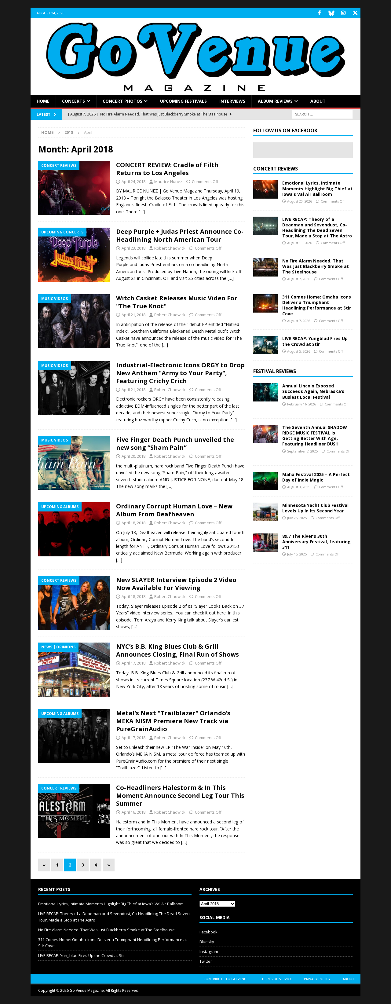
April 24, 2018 (133, 181)
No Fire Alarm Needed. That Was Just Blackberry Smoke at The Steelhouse (315, 266)
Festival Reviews (274, 371)
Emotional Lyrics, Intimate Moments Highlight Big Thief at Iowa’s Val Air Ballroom (317, 188)
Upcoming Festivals (183, 101)
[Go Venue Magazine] (195, 91)
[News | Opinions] (74, 670)
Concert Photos (122, 101)
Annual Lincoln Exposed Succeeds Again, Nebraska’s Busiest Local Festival (313, 391)
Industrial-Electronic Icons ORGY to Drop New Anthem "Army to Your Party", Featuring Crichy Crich (180, 373)
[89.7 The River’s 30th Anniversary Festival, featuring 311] (265, 542)
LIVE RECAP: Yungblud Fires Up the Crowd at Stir (315, 341)
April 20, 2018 (133, 456)
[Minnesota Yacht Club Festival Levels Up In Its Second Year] (265, 512)
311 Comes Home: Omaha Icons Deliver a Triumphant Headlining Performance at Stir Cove (316, 305)
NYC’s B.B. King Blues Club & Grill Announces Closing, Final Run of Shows (177, 650)
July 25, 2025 (297, 517)
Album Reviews (275, 101)
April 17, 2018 (133, 663)
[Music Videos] (74, 321)
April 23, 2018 (133, 248)
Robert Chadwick (169, 248)
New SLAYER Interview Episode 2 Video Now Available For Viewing (176, 584)
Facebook (208, 932)
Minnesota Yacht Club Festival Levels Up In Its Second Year (315, 508)
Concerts (73, 101)
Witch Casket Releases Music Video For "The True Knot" (176, 302)
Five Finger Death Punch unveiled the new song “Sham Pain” (175, 443)
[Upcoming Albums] (74, 529)
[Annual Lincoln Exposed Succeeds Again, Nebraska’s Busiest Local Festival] (265, 392)
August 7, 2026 (298, 279)
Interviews (232, 101)
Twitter (205, 961)
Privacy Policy (317, 979)
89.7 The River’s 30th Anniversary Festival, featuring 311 (316, 541)
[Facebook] (319, 13)
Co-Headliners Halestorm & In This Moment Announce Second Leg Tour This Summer (180, 795)
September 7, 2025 (302, 451)
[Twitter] (355, 13)
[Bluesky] (331, 13)
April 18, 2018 (133, 523)
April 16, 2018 (133, 812)
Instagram (208, 951)
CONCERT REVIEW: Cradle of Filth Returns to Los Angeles (167, 169)
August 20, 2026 (299, 201)
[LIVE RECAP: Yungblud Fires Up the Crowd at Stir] (265, 345)
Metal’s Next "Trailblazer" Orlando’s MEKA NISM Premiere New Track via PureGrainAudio (173, 721)
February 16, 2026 (301, 404)
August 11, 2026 (299, 242)
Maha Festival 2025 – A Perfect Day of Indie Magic (316, 477)
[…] (142, 211)
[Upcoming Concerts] (74, 255)
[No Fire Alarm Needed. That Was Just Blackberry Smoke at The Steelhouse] (265, 267)
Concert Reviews (275, 168)
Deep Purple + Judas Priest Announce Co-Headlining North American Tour (179, 235)
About (318, 101)
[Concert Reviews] (74, 188)
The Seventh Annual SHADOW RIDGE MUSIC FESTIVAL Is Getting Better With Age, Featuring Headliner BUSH (314, 435)
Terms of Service (276, 979)
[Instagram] (343, 13)
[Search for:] (322, 114)
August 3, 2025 (298, 487)
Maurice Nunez (168, 181)
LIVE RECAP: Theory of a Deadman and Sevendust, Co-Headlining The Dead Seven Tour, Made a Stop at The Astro (317, 227)
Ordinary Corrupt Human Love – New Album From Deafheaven (174, 510)
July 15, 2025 (297, 554)
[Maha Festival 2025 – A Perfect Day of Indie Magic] (265, 481)
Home (43, 101)
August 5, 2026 (298, 351)
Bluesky (206, 941)
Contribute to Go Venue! (226, 979)
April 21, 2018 (133, 314)
